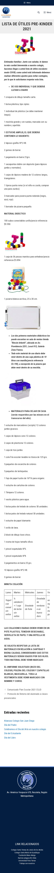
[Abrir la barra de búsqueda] (38, 12)
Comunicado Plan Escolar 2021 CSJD (24, 689)
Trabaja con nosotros (27, 863)
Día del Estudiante (12, 733)
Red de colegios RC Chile (27, 858)
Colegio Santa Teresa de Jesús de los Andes (27, 850)
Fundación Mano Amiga (27, 855)
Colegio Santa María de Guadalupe (27, 853)
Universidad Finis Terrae (27, 861)
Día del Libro (10, 737)
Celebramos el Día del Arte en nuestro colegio (25, 729)
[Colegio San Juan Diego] (6, 12)
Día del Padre (10, 725)
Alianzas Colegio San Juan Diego (19, 720)
